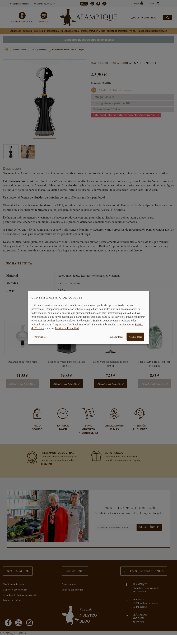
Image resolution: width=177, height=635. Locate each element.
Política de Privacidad (67, 328)
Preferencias (39, 336)
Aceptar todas (135, 336)
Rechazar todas (116, 336)
